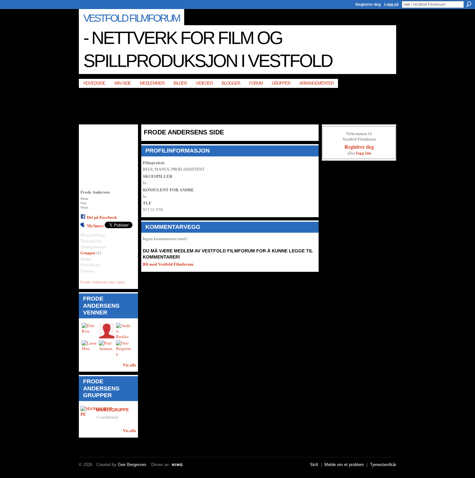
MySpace (95, 225)
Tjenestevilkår (383, 464)
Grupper (87, 253)
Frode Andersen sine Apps (102, 282)
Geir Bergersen (132, 464)
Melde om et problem (344, 464)
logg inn (363, 153)
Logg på (391, 4)
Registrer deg (368, 4)
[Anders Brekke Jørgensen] (124, 330)
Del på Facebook (102, 217)
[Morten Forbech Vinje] (106, 330)
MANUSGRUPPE (112, 410)
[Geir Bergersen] (124, 348)
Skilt (314, 464)
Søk (468, 4)
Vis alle (129, 365)
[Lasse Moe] (89, 348)
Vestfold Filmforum (131, 18)
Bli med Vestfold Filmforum (168, 264)
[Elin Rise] (89, 330)
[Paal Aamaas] (106, 348)
